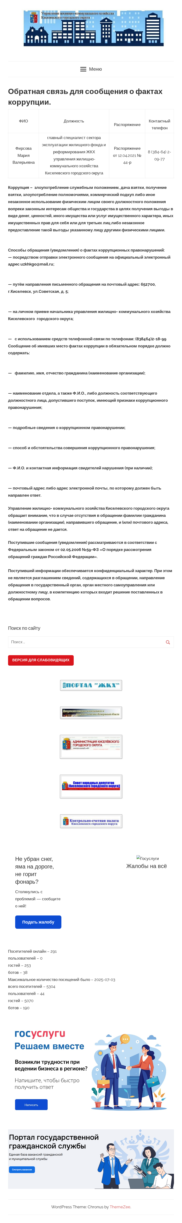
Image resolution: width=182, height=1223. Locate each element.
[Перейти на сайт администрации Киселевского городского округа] (91, 744)
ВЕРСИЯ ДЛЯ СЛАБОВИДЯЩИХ (40, 660)
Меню (95, 69)
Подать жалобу (38, 922)
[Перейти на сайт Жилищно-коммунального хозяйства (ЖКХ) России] (91, 685)
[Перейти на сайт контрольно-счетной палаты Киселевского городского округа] (91, 821)
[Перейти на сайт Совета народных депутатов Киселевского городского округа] (91, 785)
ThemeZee (120, 1206)
